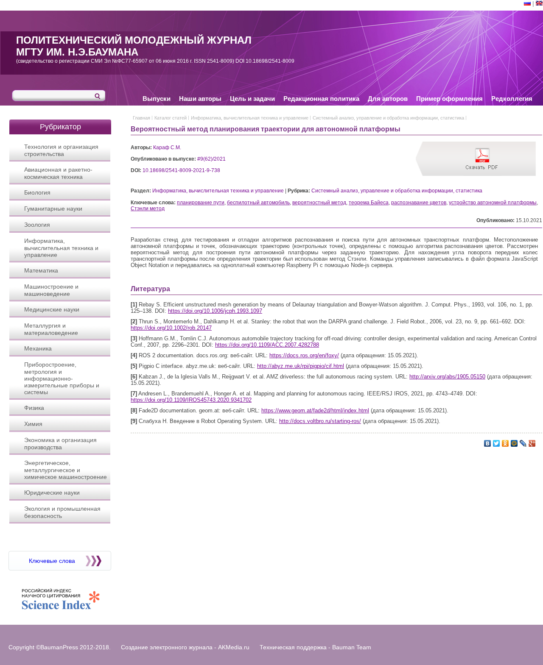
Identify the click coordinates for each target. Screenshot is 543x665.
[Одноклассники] (505, 443)
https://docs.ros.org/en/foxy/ (304, 355)
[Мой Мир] (514, 443)
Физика (34, 407)
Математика (41, 270)
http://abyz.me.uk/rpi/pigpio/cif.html (300, 366)
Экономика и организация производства (60, 444)
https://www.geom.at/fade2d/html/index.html (315, 410)
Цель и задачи (252, 98)
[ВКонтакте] (487, 443)
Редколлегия (511, 98)
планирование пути (200, 203)
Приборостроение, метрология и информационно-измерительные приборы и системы (61, 378)
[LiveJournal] (523, 443)
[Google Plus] (532, 443)
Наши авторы (200, 98)
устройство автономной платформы (493, 203)
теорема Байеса (369, 203)
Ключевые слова (52, 560)
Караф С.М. (167, 147)
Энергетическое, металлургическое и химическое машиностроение (65, 469)
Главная (141, 117)
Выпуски (157, 98)
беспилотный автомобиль (258, 203)
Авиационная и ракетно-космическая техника (58, 173)
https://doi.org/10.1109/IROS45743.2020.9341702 (191, 400)
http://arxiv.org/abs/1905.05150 (447, 376)
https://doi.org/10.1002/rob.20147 (171, 328)
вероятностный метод (319, 203)
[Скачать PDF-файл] (482, 174)
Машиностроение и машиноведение (51, 290)
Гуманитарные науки (53, 208)
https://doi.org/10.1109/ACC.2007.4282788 (267, 345)
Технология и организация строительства (61, 150)
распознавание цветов (418, 203)
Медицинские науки (51, 309)
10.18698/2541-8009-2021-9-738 (181, 170)
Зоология (37, 224)
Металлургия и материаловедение (51, 329)
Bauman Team (351, 647)
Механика (38, 348)
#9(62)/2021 (211, 159)
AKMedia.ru (233, 647)
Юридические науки (52, 492)
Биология (37, 192)
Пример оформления (449, 98)
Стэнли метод (148, 208)
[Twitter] (496, 443)
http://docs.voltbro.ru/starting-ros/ (320, 421)
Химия (33, 423)
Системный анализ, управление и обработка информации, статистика (388, 117)
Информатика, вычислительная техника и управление (61, 247)
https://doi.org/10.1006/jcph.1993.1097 (215, 311)
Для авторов (388, 98)
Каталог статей (170, 117)
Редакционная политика (321, 98)
